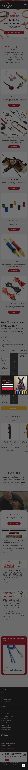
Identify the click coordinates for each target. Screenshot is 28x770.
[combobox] (7, 386)
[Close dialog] (26, 377)
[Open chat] (23, 765)
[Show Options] (12, 386)
